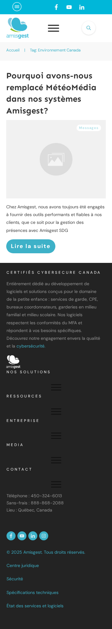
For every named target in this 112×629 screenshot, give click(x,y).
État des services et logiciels (35, 606)
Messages (89, 128)
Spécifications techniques (32, 592)
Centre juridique (23, 565)
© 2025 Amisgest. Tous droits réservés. (46, 552)
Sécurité (15, 579)
